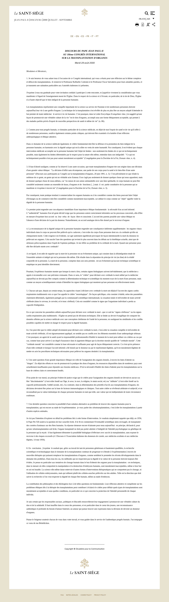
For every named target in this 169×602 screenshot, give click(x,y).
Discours (36, 19)
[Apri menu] (152, 13)
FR (87, 36)
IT (92, 36)
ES (82, 36)
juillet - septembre (60, 19)
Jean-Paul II (21, 19)
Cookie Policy (86, 595)
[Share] (154, 25)
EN (77, 36)
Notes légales (72, 595)
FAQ (62, 595)
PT (97, 36)
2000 (45, 19)
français (145, 19)
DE (72, 36)
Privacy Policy (100, 595)
